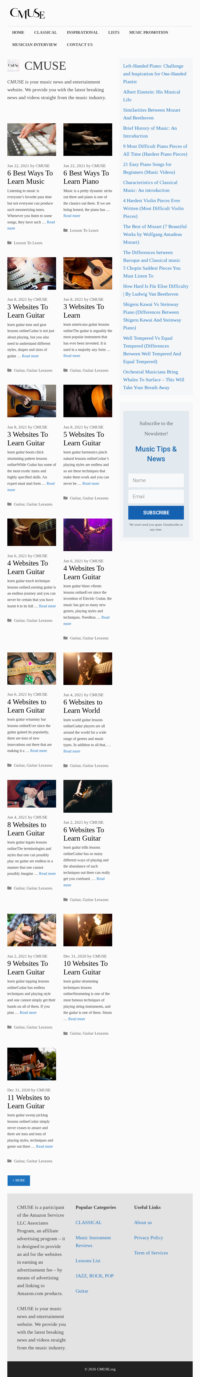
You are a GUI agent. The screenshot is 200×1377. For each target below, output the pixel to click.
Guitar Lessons (39, 370)
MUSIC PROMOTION (148, 32)
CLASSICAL (45, 32)
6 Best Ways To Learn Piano (86, 177)
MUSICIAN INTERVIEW (34, 45)
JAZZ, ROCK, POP (95, 1275)
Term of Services (151, 1252)
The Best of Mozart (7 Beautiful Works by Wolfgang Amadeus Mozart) (155, 234)
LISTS (114, 32)
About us (143, 1222)
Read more (71, 216)
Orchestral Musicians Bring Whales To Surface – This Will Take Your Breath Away (153, 379)
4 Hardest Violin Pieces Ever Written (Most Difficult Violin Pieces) (153, 208)
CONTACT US (80, 45)
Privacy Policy (148, 1237)
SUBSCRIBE (156, 513)
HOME (18, 32)
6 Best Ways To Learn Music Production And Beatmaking (30, 185)
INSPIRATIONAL (83, 32)
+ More (18, 1180)
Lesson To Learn (28, 243)
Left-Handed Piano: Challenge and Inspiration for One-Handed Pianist (154, 73)
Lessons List (88, 1260)
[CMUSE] (34, 12)
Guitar (19, 370)
